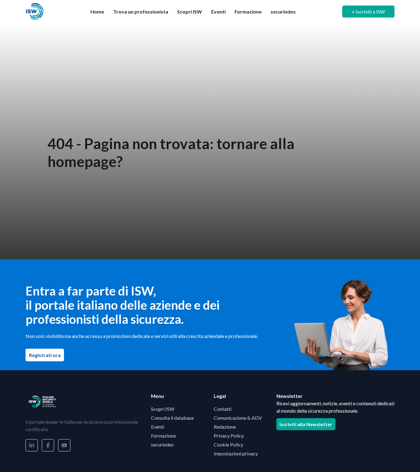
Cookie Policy (228, 444)
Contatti (223, 409)
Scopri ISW (189, 11)
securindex (283, 11)
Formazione (248, 11)
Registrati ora (46, 355)
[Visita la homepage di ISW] (35, 11)
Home (97, 11)
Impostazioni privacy (236, 453)
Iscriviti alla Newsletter (305, 424)
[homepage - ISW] (42, 401)
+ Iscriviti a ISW (368, 11)
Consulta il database (172, 418)
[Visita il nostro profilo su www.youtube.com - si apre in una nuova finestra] (64, 445)
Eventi (218, 11)
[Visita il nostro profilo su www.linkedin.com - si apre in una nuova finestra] (32, 445)
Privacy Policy (229, 435)
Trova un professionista (140, 11)
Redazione (225, 427)
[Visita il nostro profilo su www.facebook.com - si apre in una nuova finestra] (48, 445)
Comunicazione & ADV (238, 418)
